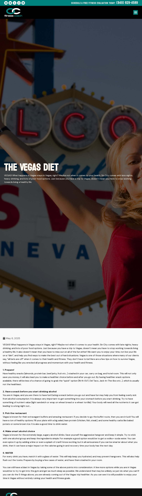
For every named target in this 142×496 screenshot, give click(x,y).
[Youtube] (10, 3)
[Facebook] (6, 3)
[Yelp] (14, 3)
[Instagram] (19, 3)
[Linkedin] (23, 3)
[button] (135, 12)
